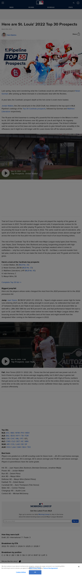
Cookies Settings (21, 572)
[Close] (79, 566)
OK (35, 572)
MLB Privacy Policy (35, 568)
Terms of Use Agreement (50, 568)
